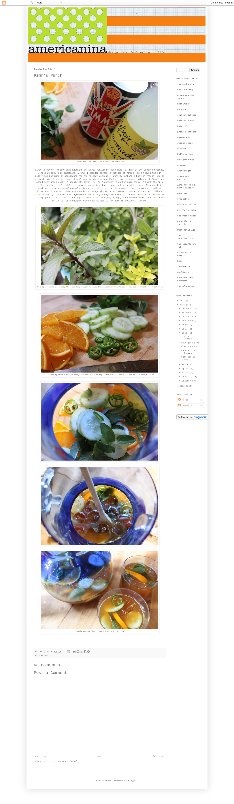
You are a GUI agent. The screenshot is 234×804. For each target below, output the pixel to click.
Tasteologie (184, 171)
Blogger (132, 780)
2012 (183, 305)
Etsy (179, 261)
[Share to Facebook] (85, 651)
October (187, 316)
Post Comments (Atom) (64, 761)
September (188, 321)
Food (46, 656)
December (187, 308)
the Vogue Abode (187, 216)
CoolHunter (183, 272)
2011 (183, 386)
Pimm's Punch (189, 347)
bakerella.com (185, 121)
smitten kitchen (187, 115)
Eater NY (182, 126)
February (187, 377)
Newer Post (41, 756)
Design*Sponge (185, 160)
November (187, 312)
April (186, 369)
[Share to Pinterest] (88, 651)
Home (99, 756)
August (186, 325)
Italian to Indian (187, 337)
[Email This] (74, 651)
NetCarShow (183, 104)
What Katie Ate (186, 230)
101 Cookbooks (185, 84)
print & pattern (187, 132)
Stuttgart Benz (190, 343)
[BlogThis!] (78, 651)
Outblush (182, 193)
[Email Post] (68, 652)
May (184, 364)
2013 (183, 301)
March (186, 373)
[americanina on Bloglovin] (192, 419)
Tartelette (183, 266)
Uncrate (181, 110)
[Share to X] (81, 651)
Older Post (158, 756)
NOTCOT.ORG (183, 137)
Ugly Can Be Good (188, 358)
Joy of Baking (185, 286)
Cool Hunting (185, 90)
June (185, 333)
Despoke (181, 165)
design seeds (185, 143)
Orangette (183, 199)
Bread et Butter (187, 205)
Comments (186, 406)
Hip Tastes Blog (187, 210)
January (187, 381)
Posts (184, 400)
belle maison (185, 154)
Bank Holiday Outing (189, 351)
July (185, 329)
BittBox (181, 148)
